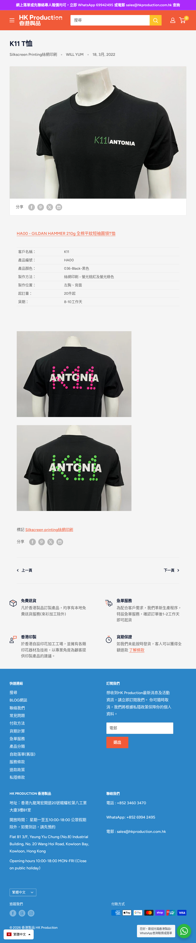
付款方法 (17, 723)
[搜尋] (156, 20)
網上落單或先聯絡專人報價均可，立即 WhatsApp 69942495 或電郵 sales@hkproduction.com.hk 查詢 (98, 5)
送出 (117, 742)
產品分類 (17, 746)
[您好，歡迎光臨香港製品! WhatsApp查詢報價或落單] (184, 931)
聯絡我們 (17, 708)
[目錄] (12, 20)
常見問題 (17, 715)
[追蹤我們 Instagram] (31, 913)
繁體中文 (19, 892)
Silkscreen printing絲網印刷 (49, 529)
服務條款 (17, 762)
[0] (182, 20)
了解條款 (136, 650)
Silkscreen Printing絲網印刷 (33, 54)
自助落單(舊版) (22, 754)
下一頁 (169, 570)
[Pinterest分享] (40, 207)
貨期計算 (17, 731)
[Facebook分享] (31, 207)
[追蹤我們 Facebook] (13, 913)
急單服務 (17, 739)
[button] (18, 934)
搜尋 (13, 692)
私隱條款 (17, 777)
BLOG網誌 (18, 700)
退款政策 (17, 770)
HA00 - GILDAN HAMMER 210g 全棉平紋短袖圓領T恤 (66, 233)
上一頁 (27, 570)
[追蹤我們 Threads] (22, 913)
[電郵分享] (58, 207)
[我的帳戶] (172, 20)
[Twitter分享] (49, 207)
